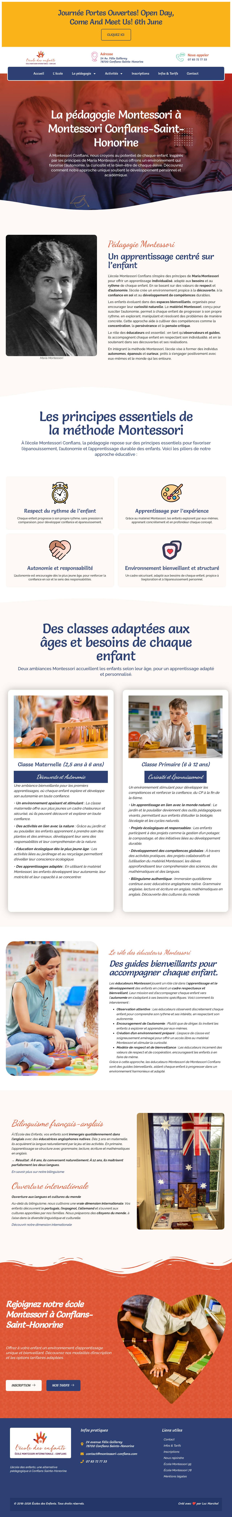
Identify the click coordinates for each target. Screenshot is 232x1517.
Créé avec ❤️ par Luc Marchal (198, 1503)
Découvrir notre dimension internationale (41, 1224)
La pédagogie (81, 73)
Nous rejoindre (173, 1458)
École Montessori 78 (177, 1470)
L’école (58, 73)
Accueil (39, 73)
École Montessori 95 (177, 1464)
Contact (192, 73)
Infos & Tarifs (168, 73)
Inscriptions (140, 73)
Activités (111, 73)
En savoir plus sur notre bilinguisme (37, 1172)
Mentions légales (175, 1476)
